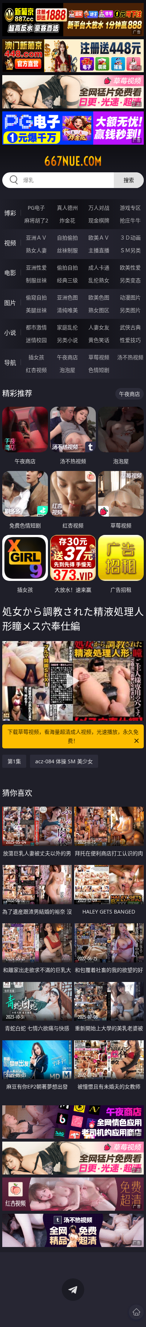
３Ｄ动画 (130, 237)
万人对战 (98, 207)
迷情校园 (36, 340)
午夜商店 (67, 357)
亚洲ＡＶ (36, 237)
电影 (10, 273)
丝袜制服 (67, 250)
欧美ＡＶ (98, 237)
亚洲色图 (67, 297)
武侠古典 (130, 327)
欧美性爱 (130, 267)
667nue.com (73, 161)
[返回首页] (136, 1312)
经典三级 (67, 280)
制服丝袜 (36, 280)
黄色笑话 (98, 340)
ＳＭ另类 (130, 250)
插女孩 (36, 357)
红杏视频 (36, 369)
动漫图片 (130, 297)
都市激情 (36, 327)
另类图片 (130, 310)
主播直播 (98, 250)
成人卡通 (98, 267)
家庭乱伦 (67, 327)
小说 (10, 333)
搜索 (129, 180)
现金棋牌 (98, 220)
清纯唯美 (67, 310)
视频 (10, 243)
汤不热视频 (130, 357)
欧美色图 (98, 297)
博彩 (10, 213)
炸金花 (67, 220)
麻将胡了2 (36, 220)
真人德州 (67, 207)
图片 (10, 303)
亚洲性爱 (36, 267)
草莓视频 (98, 357)
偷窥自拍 (36, 297)
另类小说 (67, 340)
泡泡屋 (67, 369)
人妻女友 (98, 327)
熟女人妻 (36, 250)
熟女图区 (98, 310)
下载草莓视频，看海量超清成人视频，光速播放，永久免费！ (73, 736)
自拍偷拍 (67, 237)
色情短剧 (98, 369)
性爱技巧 (130, 340)
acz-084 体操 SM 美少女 (64, 761)
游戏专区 (130, 207)
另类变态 (130, 280)
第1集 (14, 761)
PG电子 (36, 207)
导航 (10, 362)
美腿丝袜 (36, 310)
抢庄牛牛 (130, 220)
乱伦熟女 (98, 280)
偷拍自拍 (67, 267)
